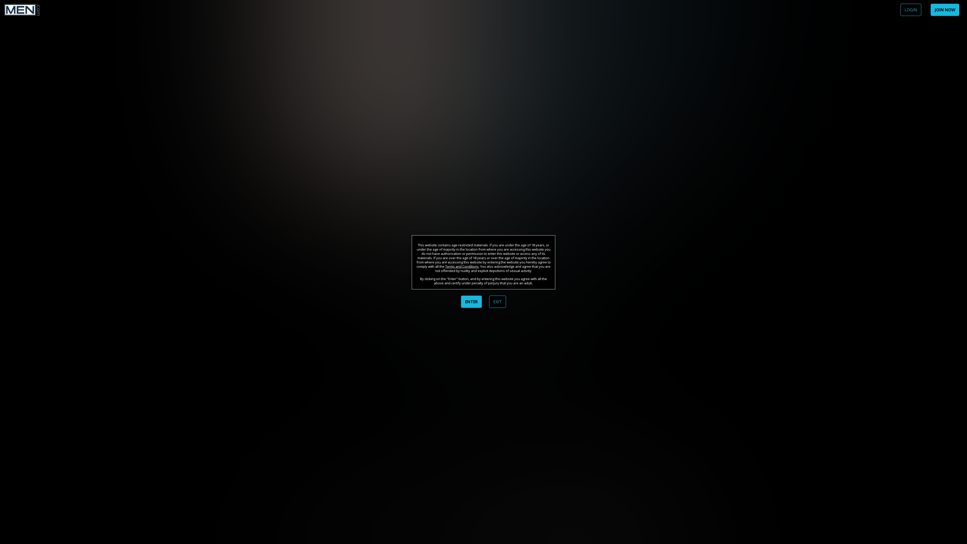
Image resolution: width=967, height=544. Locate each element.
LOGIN (911, 10)
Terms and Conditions (462, 266)
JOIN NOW (945, 10)
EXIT (497, 301)
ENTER (471, 301)
